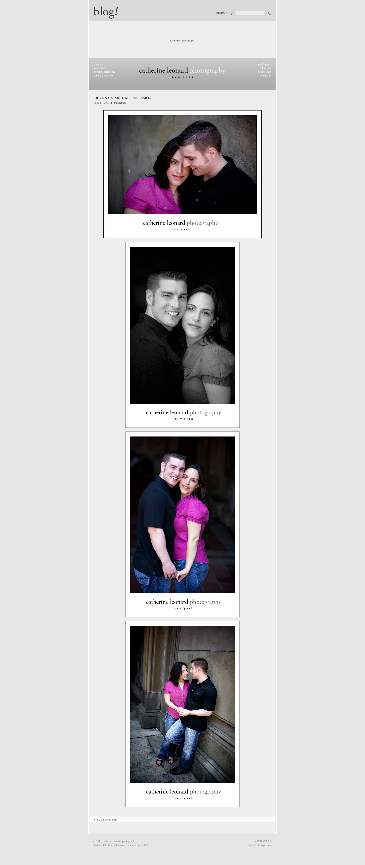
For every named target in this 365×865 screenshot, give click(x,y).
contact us (265, 75)
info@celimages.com (260, 845)
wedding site (264, 64)
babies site (265, 68)
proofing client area (104, 71)
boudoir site (264, 71)
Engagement (120, 102)
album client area (103, 75)
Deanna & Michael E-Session (123, 97)
